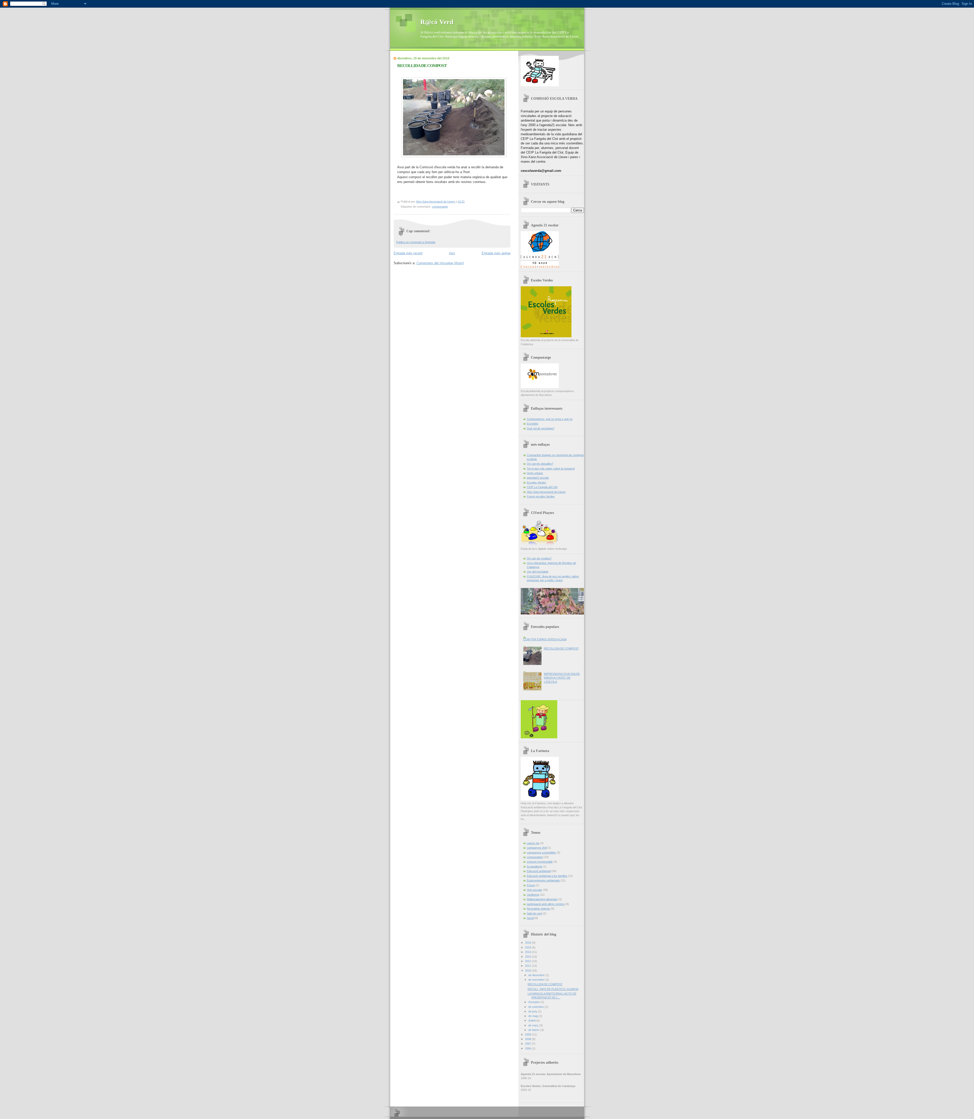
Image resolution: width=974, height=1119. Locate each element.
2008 (528, 1039)
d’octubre (534, 1002)
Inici (452, 253)
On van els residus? (539, 558)
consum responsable (540, 861)
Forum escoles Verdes (541, 496)
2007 (528, 1043)
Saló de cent (534, 913)
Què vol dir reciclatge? (540, 428)
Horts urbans (535, 473)
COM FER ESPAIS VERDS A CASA (545, 639)
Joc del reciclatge (537, 571)
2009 (528, 1034)
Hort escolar (534, 889)
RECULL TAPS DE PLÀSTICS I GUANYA (553, 989)
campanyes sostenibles (541, 852)
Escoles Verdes (536, 482)
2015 (528, 947)
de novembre (536, 979)
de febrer (534, 1029)
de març (533, 1025)
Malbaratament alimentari (542, 899)
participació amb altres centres (546, 904)
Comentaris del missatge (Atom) (440, 263)
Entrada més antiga (496, 253)
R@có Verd (436, 22)
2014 (528, 952)
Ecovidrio (532, 423)
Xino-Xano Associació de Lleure (546, 491)
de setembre (536, 1006)
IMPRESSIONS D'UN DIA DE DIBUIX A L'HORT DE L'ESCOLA (562, 677)
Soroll (530, 918)
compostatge (440, 206)
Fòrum (531, 885)
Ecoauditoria (534, 866)
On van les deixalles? (540, 463)
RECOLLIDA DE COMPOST (561, 648)
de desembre (536, 975)
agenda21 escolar (538, 477)
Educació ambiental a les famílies (547, 875)
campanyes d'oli (537, 847)
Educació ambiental (539, 871)
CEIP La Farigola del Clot (542, 487)
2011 (528, 965)
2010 (528, 970)
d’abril (532, 1020)
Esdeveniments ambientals (543, 880)
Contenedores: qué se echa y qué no (549, 419)
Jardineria (533, 894)
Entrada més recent (408, 253)
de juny (533, 1011)
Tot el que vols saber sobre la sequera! (551, 468)
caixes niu (533, 843)
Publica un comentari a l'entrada (415, 242)
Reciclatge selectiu (538, 908)
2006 (528, 1048)
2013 (528, 956)
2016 (528, 942)
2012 (528, 961)
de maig (533, 1015)
